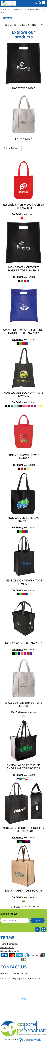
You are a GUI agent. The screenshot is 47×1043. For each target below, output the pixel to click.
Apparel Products (14, 10)
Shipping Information (10, 951)
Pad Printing (17, 214)
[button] (40, 2)
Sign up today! (8, 913)
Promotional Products (34, 10)
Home (2, 10)
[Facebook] (37, 929)
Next (18, 906)
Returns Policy (7, 947)
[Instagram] (43, 929)
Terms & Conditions (9, 944)
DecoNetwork (30, 1039)
